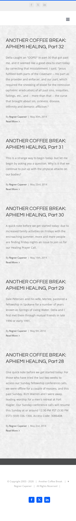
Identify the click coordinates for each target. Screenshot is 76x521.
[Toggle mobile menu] (68, 19)
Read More (12, 121)
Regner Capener (18, 116)
